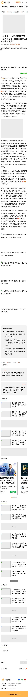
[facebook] (19, 679)
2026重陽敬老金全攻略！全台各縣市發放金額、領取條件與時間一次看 (19, 591)
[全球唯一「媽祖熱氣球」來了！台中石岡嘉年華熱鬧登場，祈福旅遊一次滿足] (6, 508)
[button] (25, 2)
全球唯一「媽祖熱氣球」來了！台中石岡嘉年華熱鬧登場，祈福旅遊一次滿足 (19, 508)
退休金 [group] (10, 12)
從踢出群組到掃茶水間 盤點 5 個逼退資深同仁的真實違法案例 (19, 629)
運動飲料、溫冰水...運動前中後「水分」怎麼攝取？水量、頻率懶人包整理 (19, 414)
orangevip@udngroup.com (14, 683)
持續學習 (13, 6)
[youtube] (25, 679)
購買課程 (18, 2)
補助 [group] (23, 12)
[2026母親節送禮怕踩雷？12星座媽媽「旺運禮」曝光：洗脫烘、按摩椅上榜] (6, 564)
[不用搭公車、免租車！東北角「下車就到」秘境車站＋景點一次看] (6, 601)
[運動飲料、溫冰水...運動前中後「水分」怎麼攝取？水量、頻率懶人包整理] (6, 414)
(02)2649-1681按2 (11, 686)
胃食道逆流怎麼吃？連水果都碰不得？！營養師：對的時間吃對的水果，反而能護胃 (19, 433)
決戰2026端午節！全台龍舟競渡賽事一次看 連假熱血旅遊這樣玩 (19, 517)
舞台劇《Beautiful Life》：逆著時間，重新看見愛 (19, 573)
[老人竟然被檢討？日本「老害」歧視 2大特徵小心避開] (6, 405)
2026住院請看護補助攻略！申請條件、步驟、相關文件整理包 (19, 620)
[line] (22, 679)
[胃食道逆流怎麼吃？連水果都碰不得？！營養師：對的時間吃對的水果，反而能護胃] (6, 433)
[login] (22, 2)
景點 (15, 362)
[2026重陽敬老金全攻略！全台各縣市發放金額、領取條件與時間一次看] (6, 591)
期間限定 (5, 365)
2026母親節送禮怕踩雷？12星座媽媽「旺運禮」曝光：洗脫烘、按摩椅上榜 (19, 564)
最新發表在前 (22, 668)
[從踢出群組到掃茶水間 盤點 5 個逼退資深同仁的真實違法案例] (6, 629)
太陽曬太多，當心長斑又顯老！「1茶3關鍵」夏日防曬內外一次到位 (19, 442)
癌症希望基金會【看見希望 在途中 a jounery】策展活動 (19, 536)
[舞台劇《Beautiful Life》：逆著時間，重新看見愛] (6, 573)
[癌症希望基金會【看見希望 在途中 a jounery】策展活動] (6, 536)
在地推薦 (20, 6)
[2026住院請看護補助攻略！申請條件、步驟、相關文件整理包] (6, 620)
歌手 (9, 362)
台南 (4, 362)
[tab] (11, 497)
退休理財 (5, 6)
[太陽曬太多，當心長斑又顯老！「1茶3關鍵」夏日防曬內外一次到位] (6, 442)
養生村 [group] (3, 12)
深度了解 (20, 492)
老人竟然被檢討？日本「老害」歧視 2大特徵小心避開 (19, 405)
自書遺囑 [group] (17, 12)
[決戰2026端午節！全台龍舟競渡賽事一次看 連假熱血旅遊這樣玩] (6, 517)
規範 (2, 662)
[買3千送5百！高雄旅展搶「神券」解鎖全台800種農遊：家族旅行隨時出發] (6, 545)
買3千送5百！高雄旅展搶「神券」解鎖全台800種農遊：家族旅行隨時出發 (19, 545)
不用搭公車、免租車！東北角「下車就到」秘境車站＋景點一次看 (19, 600)
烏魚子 (21, 362)
